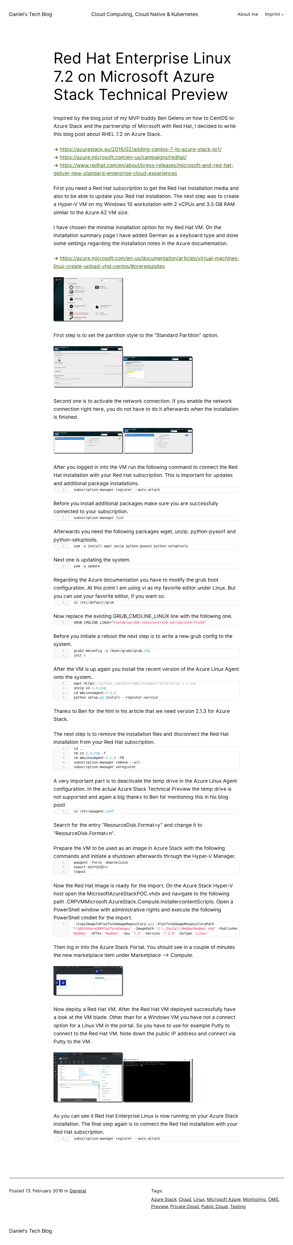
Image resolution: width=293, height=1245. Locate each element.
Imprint (272, 14)
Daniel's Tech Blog (30, 14)
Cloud (185, 1199)
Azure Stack (164, 1199)
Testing (238, 1206)
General (78, 1191)
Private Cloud (184, 1206)
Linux (199, 1199)
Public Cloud (214, 1206)
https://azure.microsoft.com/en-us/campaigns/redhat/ (123, 157)
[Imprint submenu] (282, 14)
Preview (159, 1206)
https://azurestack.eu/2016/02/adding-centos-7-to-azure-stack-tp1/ (140, 149)
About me (247, 14)
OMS (273, 1199)
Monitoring (254, 1199)
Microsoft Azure (224, 1199)
